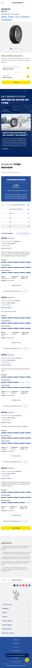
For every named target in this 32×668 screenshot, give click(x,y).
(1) (26, 134)
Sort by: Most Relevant (22, 233)
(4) (5, 60)
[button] (10, 14)
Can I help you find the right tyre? (15, 655)
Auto (9, 580)
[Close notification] (27, 655)
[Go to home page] (17, 2)
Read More (4, 62)
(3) (23, 58)
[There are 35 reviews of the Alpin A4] (5, 190)
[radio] (16, 205)
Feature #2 (15, 109)
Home (4, 580)
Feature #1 (5, 109)
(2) (14, 134)
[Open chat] (27, 660)
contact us (24, 198)
